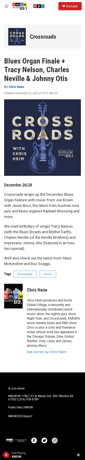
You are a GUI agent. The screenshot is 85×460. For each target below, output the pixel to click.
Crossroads (43, 36)
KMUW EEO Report (20, 416)
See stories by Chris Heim (46, 352)
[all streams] (79, 455)
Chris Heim (16, 87)
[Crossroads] (17, 36)
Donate (72, 6)
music (48, 274)
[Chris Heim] (13, 296)
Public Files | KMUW (20, 407)
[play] (6, 455)
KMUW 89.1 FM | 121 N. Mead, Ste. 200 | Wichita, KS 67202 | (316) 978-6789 (40, 398)
